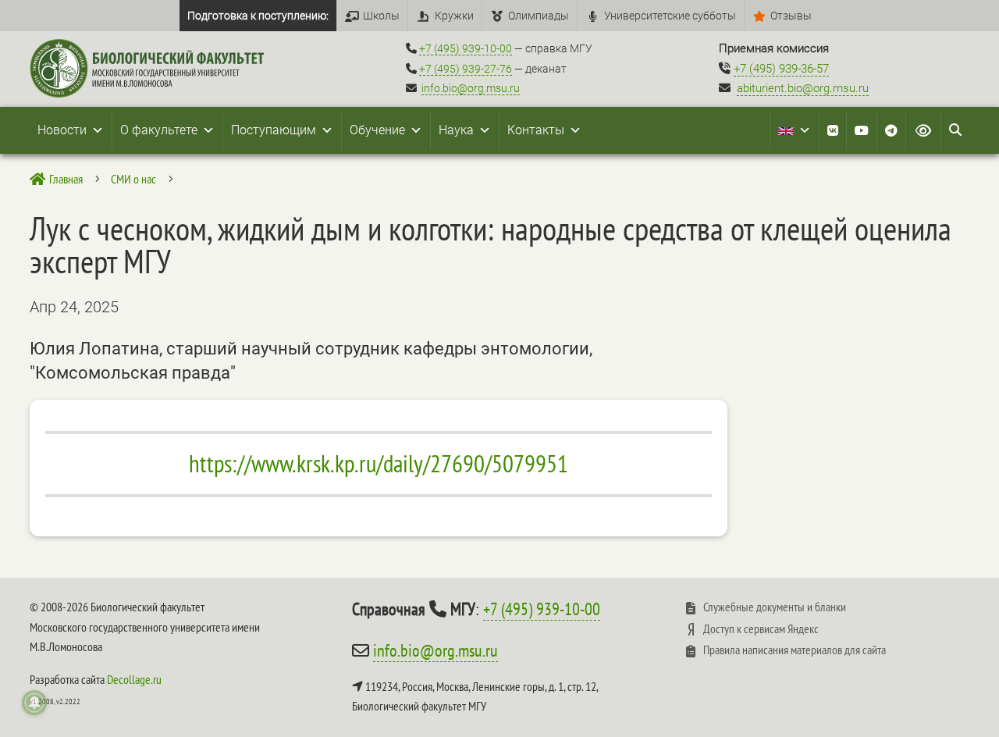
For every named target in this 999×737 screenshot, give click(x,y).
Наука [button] (456, 130)
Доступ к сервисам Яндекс (761, 628)
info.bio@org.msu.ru (470, 88)
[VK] (832, 130)
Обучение (377, 130)
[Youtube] (861, 130)
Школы (381, 15)
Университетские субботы (670, 15)
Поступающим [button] (273, 130)
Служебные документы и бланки (774, 606)
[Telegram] (891, 130)
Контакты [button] (535, 130)
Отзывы (791, 15)
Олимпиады (538, 15)
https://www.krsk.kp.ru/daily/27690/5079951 (378, 463)
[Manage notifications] (34, 702)
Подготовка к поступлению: (258, 15)
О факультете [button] (158, 130)
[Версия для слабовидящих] (923, 130)
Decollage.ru (134, 679)
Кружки (454, 15)
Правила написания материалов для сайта (794, 649)
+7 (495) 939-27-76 (465, 68)
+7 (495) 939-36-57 (781, 69)
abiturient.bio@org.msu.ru (803, 88)
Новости (62, 130)
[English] (794, 130)
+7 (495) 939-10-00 (465, 48)
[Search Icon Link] (955, 130)
